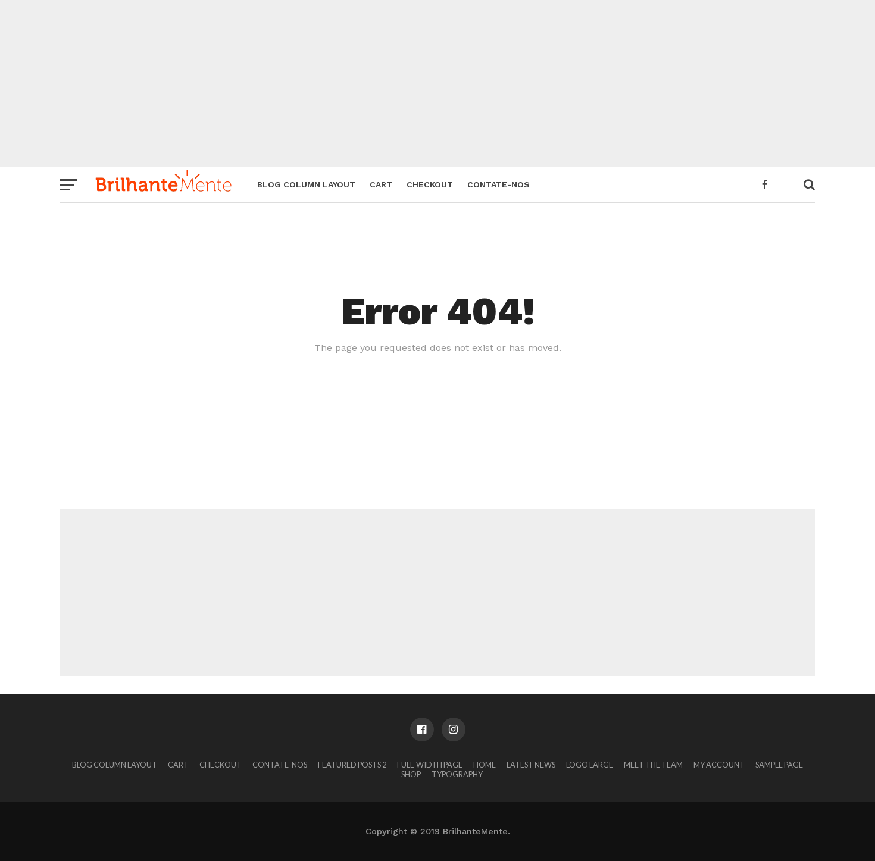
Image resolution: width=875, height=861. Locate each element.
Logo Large (589, 764)
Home (484, 764)
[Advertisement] (437, 83)
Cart (381, 184)
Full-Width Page (429, 764)
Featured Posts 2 (352, 764)
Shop (411, 774)
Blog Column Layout (306, 184)
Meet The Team (653, 764)
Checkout (430, 184)
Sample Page (779, 764)
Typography (457, 774)
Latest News (531, 764)
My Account (719, 764)
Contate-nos (498, 184)
